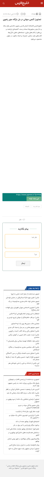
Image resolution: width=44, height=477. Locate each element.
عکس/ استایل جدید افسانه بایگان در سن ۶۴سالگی (22, 353)
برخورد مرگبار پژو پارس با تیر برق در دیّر (26, 425)
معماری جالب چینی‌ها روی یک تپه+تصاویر (25, 323)
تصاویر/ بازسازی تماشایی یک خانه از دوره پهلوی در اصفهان (22, 400)
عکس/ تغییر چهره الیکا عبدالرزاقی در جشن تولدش (22, 297)
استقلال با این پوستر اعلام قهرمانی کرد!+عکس (24, 313)
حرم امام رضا (36, 207)
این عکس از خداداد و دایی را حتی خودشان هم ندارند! (23, 364)
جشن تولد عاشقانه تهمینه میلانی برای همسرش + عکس (22, 342)
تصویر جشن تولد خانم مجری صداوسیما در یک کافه (23, 302)
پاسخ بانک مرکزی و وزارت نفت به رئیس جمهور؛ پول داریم (23, 384)
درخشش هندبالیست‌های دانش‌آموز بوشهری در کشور (23, 433)
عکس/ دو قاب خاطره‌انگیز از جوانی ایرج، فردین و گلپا (23, 318)
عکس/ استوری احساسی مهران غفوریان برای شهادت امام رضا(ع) (22, 308)
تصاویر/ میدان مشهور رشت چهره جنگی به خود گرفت (23, 449)
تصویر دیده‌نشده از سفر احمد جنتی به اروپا (25, 294)
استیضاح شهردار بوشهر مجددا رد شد (27, 421)
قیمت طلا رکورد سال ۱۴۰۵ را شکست (27, 411)
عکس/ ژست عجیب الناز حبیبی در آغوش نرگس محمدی (23, 336)
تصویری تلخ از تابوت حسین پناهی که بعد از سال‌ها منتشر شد (22, 358)
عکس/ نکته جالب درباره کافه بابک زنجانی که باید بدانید (23, 394)
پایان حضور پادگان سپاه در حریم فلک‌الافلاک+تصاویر (28, 406)
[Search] (3, 4)
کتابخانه (27, 207)
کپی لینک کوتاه (34, 198)
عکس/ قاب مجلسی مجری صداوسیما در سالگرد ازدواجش (23, 348)
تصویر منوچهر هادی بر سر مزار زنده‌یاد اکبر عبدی (23, 327)
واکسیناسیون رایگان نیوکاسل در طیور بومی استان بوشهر (23, 440)
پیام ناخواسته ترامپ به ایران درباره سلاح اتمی (24, 445)
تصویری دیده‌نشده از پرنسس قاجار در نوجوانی (23, 379)
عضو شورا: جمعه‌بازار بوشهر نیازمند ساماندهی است (22, 429)
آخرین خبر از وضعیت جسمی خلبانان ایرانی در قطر (22, 389)
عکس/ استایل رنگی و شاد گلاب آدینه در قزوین (24, 331)
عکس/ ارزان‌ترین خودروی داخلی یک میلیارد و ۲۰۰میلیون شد (24, 416)
